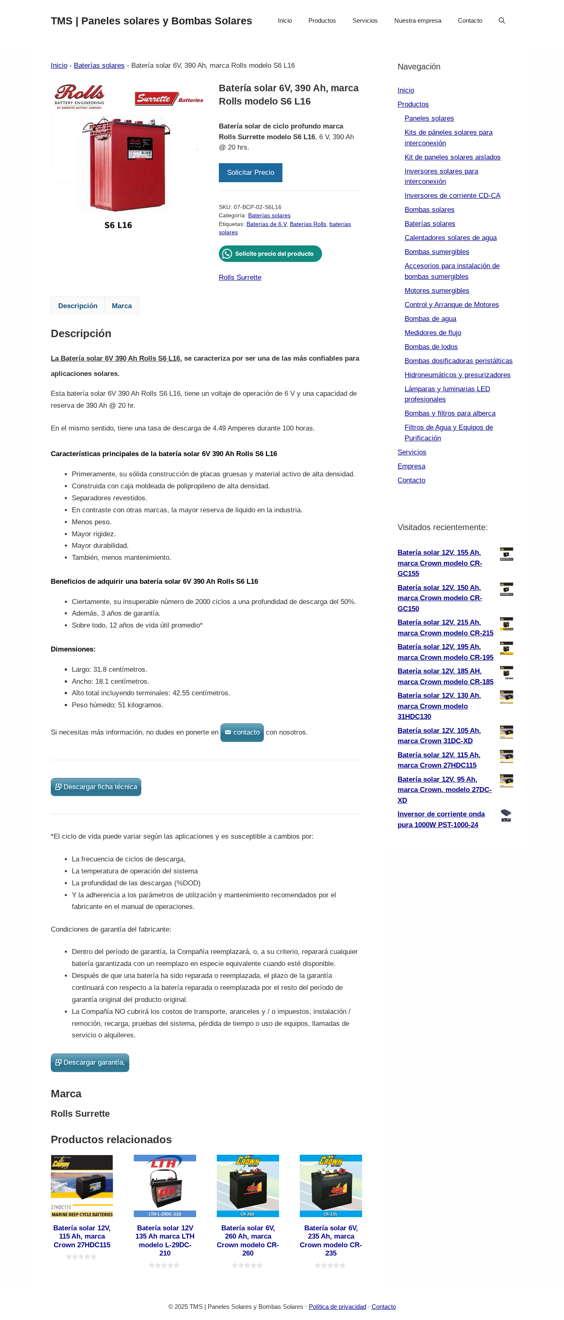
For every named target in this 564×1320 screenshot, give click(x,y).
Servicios (365, 20)
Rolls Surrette (240, 277)
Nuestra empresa (417, 20)
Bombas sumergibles (437, 252)
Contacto (470, 20)
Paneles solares (429, 118)
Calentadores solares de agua (451, 238)
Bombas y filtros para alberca (450, 413)
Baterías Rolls (308, 224)
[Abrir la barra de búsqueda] (502, 20)
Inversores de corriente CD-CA (452, 196)
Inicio (285, 20)
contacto (246, 732)
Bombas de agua (430, 319)
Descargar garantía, (94, 1062)
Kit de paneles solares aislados (453, 157)
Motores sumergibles (437, 291)
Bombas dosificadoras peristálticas (459, 361)
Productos (322, 20)
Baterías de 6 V (266, 224)
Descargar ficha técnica (100, 787)
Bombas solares (430, 210)
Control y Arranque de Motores (452, 305)
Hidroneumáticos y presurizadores (458, 375)
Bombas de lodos (431, 347)
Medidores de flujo (433, 333)
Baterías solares (99, 65)
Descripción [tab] (77, 306)
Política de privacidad (337, 1306)
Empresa (411, 466)
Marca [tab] (122, 306)
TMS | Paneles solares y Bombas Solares (151, 20)
